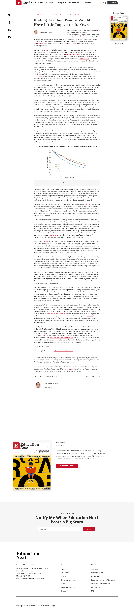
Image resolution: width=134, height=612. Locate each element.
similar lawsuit (84, 59)
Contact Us (64, 591)
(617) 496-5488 (26, 576)
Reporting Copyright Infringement (103, 580)
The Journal (65, 573)
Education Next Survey (68, 580)
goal (46, 50)
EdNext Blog (39, 14)
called (40, 76)
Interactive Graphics (68, 587)
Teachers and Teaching (69, 14)
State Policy (52, 14)
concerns (90, 316)
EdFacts (63, 576)
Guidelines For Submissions (100, 584)
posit (60, 67)
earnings (43, 336)
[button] (100, 3)
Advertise (94, 569)
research (88, 204)
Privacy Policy (95, 576)
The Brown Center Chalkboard (63, 351)
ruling (79, 35)
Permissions (95, 587)
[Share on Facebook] (9, 22)
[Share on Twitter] (9, 15)
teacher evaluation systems (56, 314)
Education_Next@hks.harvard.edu (32, 578)
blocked (40, 43)
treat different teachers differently (61, 338)
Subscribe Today (67, 466)
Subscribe (89, 529)
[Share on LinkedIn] (9, 30)
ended (75, 43)
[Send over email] (9, 37)
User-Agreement (97, 573)
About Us (64, 569)
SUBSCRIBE (112, 3)
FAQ (92, 591)
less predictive (55, 235)
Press (63, 584)
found (69, 369)
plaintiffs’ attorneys (73, 54)
